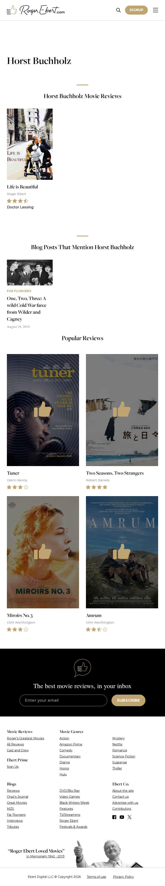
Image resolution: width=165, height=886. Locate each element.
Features (66, 809)
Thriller (117, 768)
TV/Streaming (70, 815)
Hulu (63, 774)
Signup (136, 10)
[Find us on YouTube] (122, 817)
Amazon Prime (71, 744)
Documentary (70, 756)
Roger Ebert (69, 821)
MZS (10, 809)
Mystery (118, 738)
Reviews (13, 791)
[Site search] (118, 10)
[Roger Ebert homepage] (36, 10)
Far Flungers (16, 815)
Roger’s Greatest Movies (25, 738)
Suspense (119, 762)
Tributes (13, 827)
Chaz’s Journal (17, 797)
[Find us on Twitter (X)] (129, 817)
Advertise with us (125, 803)
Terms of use (96, 877)
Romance (119, 750)
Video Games (70, 797)
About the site (123, 791)
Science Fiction (123, 756)
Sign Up (13, 767)
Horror (64, 768)
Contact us (120, 797)
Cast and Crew (18, 750)
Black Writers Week (74, 803)
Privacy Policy (123, 877)
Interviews (15, 821)
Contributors (121, 809)
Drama (65, 762)
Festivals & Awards (73, 827)
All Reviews (15, 744)
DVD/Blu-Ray (70, 791)
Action (64, 738)
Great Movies (17, 803)
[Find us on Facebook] (114, 817)
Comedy (66, 750)
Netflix (117, 744)
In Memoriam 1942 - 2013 (45, 856)
